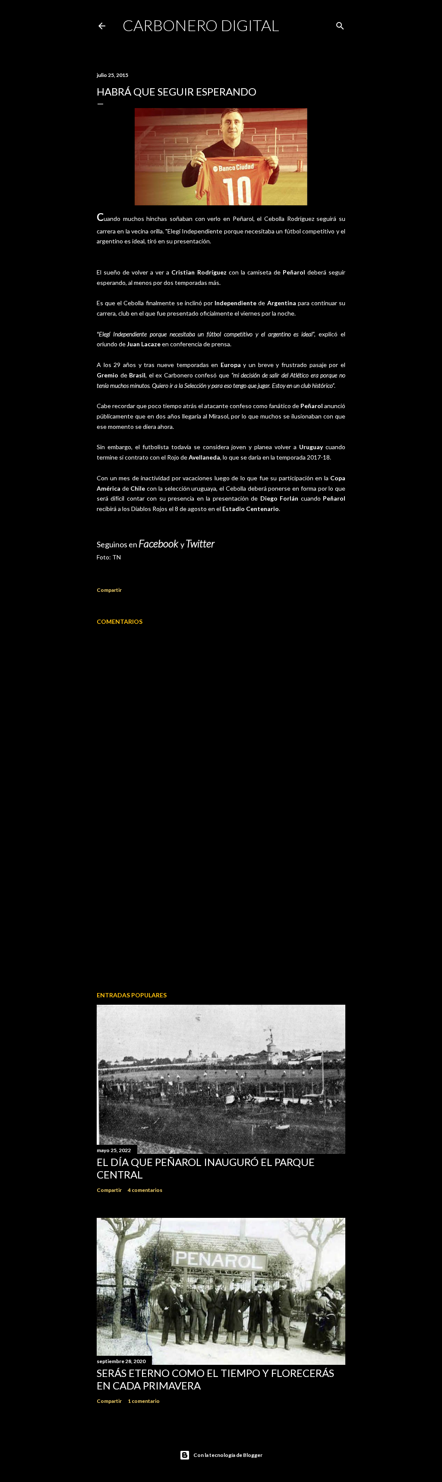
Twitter (200, 543)
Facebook (159, 543)
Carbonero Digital (201, 25)
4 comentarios (145, 1190)
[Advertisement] (221, 909)
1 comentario (144, 1401)
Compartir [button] (109, 590)
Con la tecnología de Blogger (227, 1455)
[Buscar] (340, 24)
